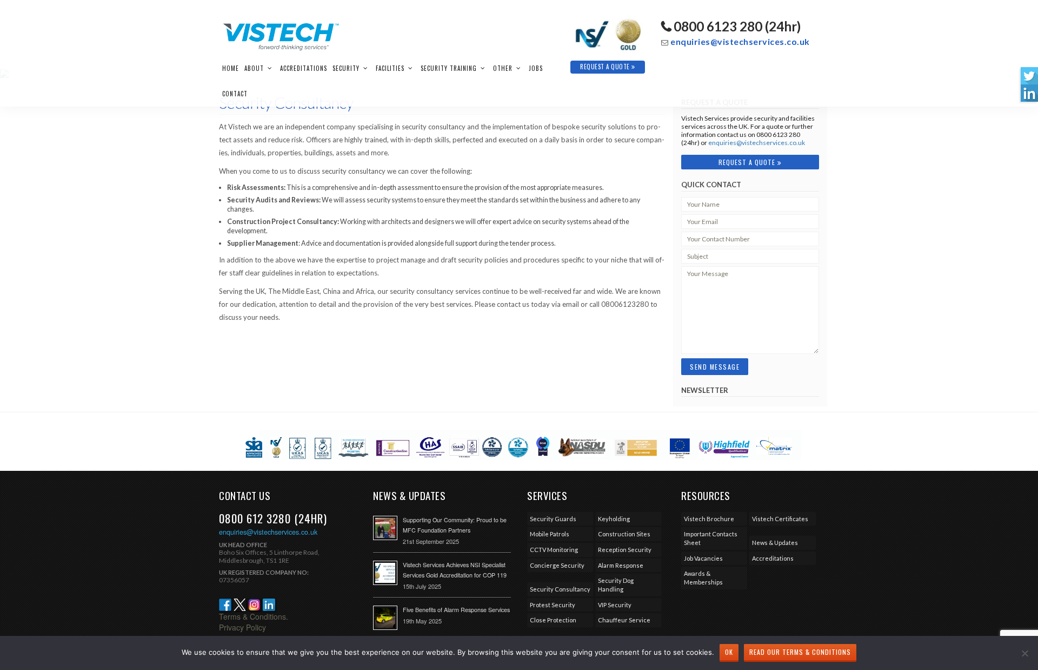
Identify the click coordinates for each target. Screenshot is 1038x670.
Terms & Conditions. (253, 616)
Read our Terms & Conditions (800, 651)
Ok (729, 651)
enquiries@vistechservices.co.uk (740, 41)
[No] (1024, 653)
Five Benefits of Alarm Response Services (456, 610)
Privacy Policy (242, 627)
